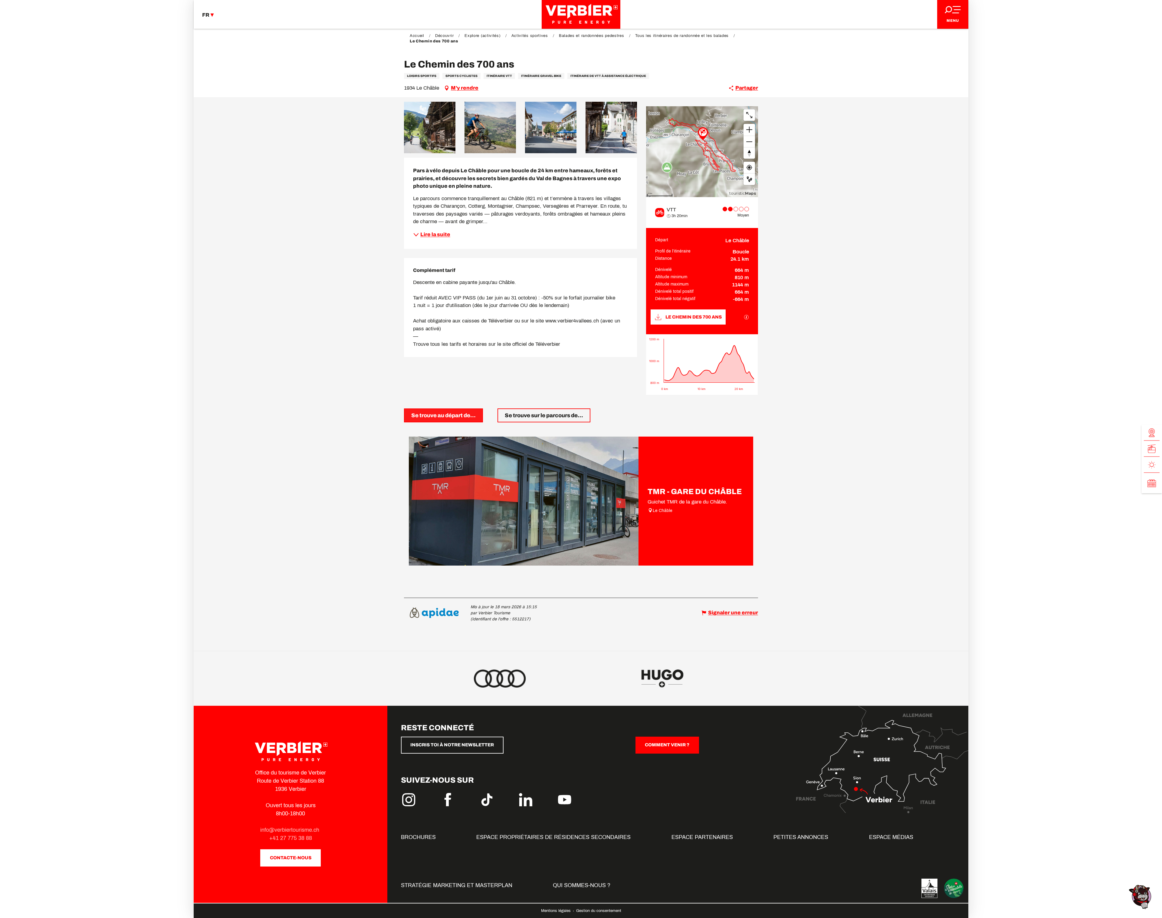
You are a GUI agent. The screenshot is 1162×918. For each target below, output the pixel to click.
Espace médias (891, 837)
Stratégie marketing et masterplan (456, 885)
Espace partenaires (702, 837)
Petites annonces (800, 837)
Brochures (418, 837)
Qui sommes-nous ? (581, 885)
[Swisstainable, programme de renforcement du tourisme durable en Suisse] (953, 888)
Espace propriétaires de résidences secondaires (553, 837)
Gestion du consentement (598, 911)
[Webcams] (1152, 433)
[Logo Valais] (929, 888)
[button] (429, 127)
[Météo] (1152, 465)
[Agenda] (1151, 483)
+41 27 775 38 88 (290, 838)
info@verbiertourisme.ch (290, 830)
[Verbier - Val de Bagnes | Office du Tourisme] (581, 14)
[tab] (443, 415)
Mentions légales (556, 911)
